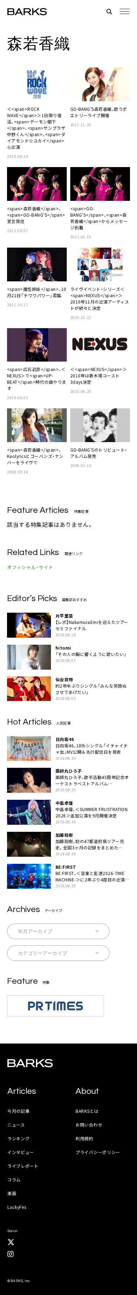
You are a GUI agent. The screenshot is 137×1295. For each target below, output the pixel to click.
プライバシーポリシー (98, 1152)
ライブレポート (23, 1166)
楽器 (11, 1193)
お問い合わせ (89, 1125)
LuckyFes (16, 1207)
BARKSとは (87, 1111)
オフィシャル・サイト (30, 567)
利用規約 (84, 1138)
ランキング (18, 1138)
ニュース (16, 1125)
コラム (14, 1179)
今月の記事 (18, 1111)
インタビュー (20, 1152)
